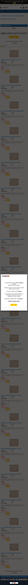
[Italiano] (3, 276)
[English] (5, 276)
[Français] (6, 276)
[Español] (8, 276)
